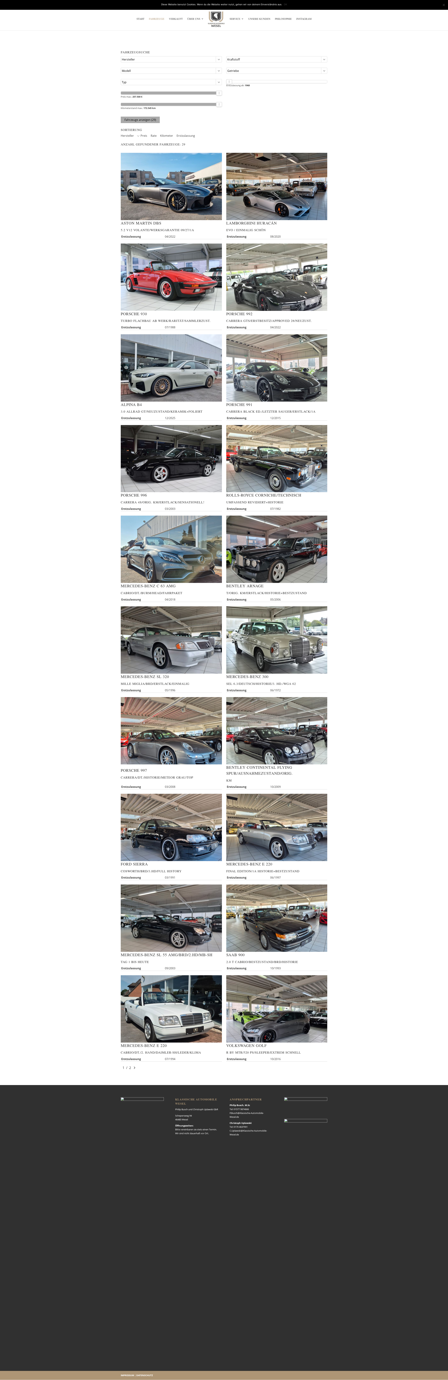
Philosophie (283, 18)
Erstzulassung (186, 136)
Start (140, 18)
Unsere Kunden (259, 18)
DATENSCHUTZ (144, 1375)
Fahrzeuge (156, 18)
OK (285, 4)
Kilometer (166, 136)
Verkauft (176, 18)
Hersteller (127, 136)
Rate (154, 136)
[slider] (219, 93)
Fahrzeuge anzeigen (140, 120)
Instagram (304, 18)
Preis (144, 136)
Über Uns (193, 18)
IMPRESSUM (127, 1375)
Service (235, 18)
